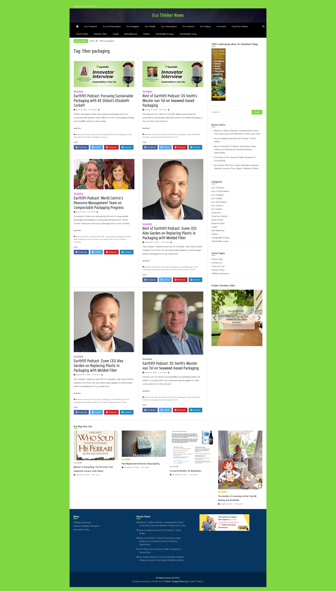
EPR (111, 134)
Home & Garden (93, 239)
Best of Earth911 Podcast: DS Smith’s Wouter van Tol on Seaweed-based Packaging (170, 100)
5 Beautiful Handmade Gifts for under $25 (237, 319)
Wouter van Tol (172, 137)
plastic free (165, 270)
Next (258, 318)
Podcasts (103, 137)
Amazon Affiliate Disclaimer (87, 526)
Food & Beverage (186, 267)
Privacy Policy (218, 270)
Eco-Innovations (169, 26)
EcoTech (169, 134)
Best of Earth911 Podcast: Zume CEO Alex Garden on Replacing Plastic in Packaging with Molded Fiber (169, 233)
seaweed (162, 137)
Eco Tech (162, 267)
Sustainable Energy (165, 34)
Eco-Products (90, 26)
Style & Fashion (184, 270)
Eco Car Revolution (112, 26)
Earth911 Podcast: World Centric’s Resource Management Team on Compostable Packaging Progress (99, 203)
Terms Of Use (218, 266)
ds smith (162, 134)
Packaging (95, 137)
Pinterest (112, 147)
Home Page (217, 259)
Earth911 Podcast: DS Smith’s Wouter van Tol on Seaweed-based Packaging (171, 365)
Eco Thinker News (168, 15)
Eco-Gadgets (133, 26)
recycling (154, 137)
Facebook (82, 147)
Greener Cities (100, 34)
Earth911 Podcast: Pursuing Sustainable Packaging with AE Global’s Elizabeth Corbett (103, 100)
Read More (77, 128)
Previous (215, 318)
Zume (193, 270)
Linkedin (127, 147)
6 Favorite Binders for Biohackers (185, 471)
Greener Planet (241, 315)
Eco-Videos (205, 26)
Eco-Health (150, 26)
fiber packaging (120, 134)
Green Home (82, 34)
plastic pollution (120, 239)
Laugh (116, 34)
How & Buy (86, 137)
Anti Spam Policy (82, 529)
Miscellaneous (130, 34)
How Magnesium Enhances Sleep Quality (141, 463)
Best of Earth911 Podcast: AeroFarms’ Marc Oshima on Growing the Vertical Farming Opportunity (235, 149)
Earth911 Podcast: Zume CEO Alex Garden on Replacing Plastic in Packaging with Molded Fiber (98, 365)
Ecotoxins (221, 26)
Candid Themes (195, 581)
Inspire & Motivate (193, 134)
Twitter (97, 147)
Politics (146, 34)
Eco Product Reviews (237, 312)
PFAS (111, 239)
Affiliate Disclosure (220, 273)
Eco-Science (188, 26)
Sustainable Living (188, 34)
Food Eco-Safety (240, 26)
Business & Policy (82, 134)
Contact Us (216, 262)
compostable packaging (99, 134)
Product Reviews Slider (223, 285)
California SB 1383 (97, 237)
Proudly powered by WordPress (147, 581)
